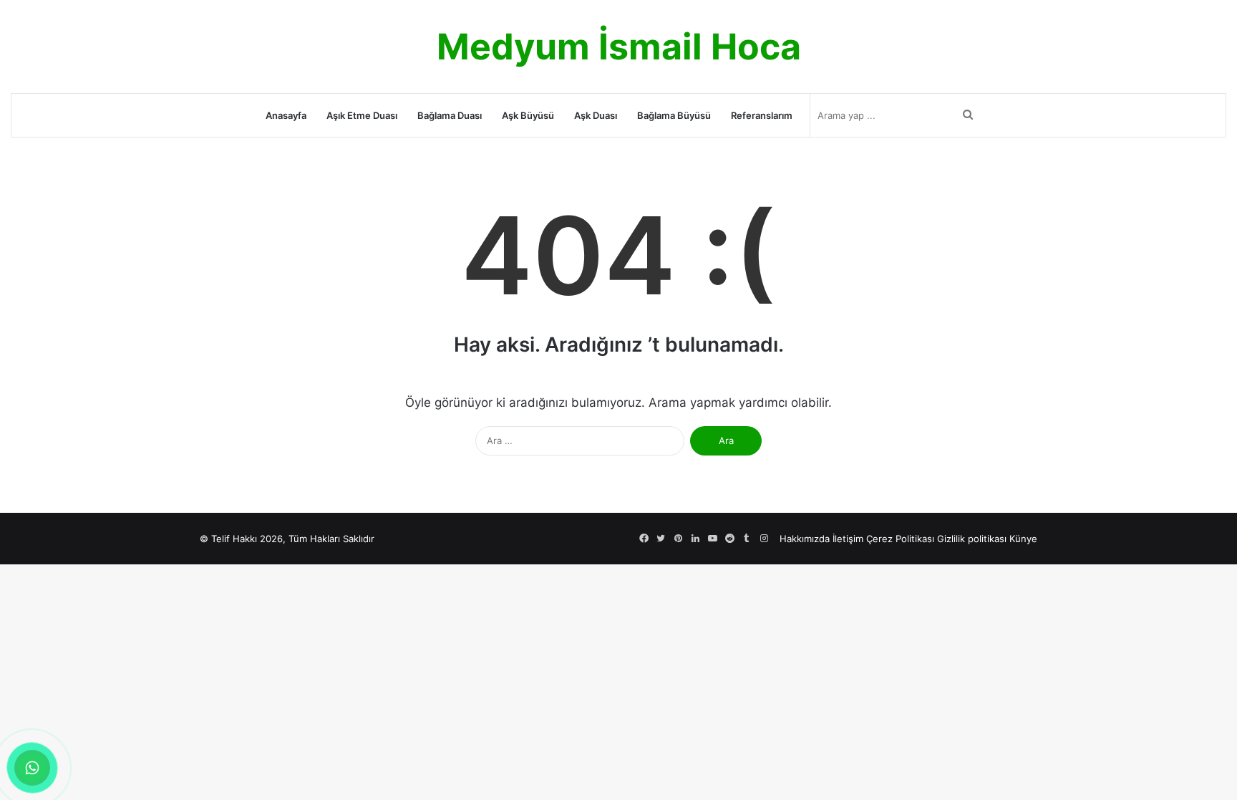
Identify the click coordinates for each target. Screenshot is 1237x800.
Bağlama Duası (449, 115)
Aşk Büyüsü (528, 115)
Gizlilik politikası (971, 538)
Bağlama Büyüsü (674, 115)
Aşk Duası (595, 115)
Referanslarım (761, 115)
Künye (1023, 538)
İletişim (848, 538)
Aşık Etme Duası (361, 115)
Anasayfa (286, 115)
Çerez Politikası (900, 538)
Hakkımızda (805, 538)
